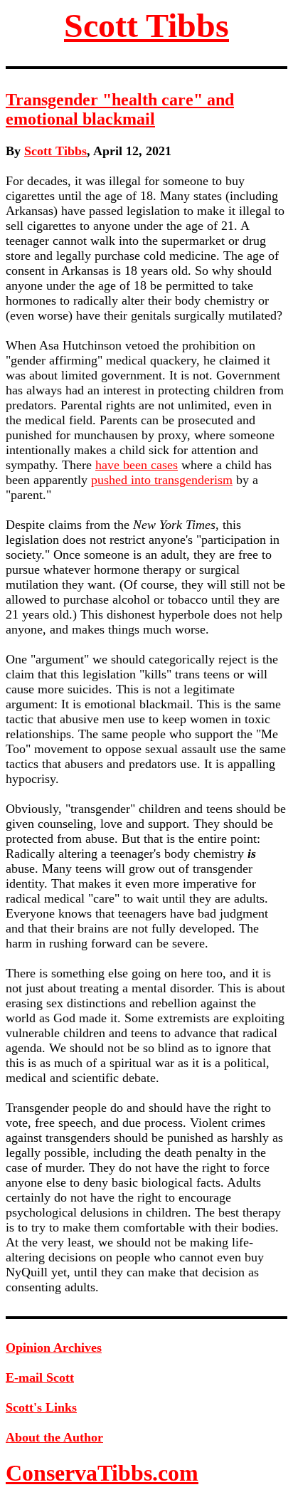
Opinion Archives (54, 1347)
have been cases (136, 465)
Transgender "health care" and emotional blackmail (120, 109)
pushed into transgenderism (162, 480)
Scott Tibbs (146, 25)
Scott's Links (41, 1407)
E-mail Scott (40, 1377)
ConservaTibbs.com (102, 1473)
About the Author (54, 1437)
